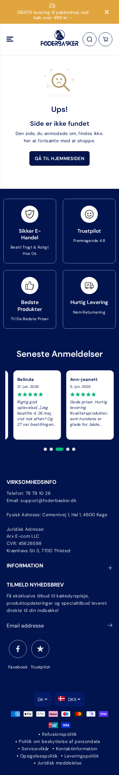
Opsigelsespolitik (39, 756)
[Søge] (90, 39)
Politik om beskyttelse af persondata (59, 741)
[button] (11, 39)
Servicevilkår (35, 749)
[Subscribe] (109, 626)
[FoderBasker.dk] (59, 39)
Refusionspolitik (59, 734)
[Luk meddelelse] (106, 11)
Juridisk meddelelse (59, 763)
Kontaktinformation (77, 749)
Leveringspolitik (81, 756)
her (27, 141)
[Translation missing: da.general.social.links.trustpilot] (40, 649)
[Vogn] (105, 39)
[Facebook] (18, 649)
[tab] (45, 449)
